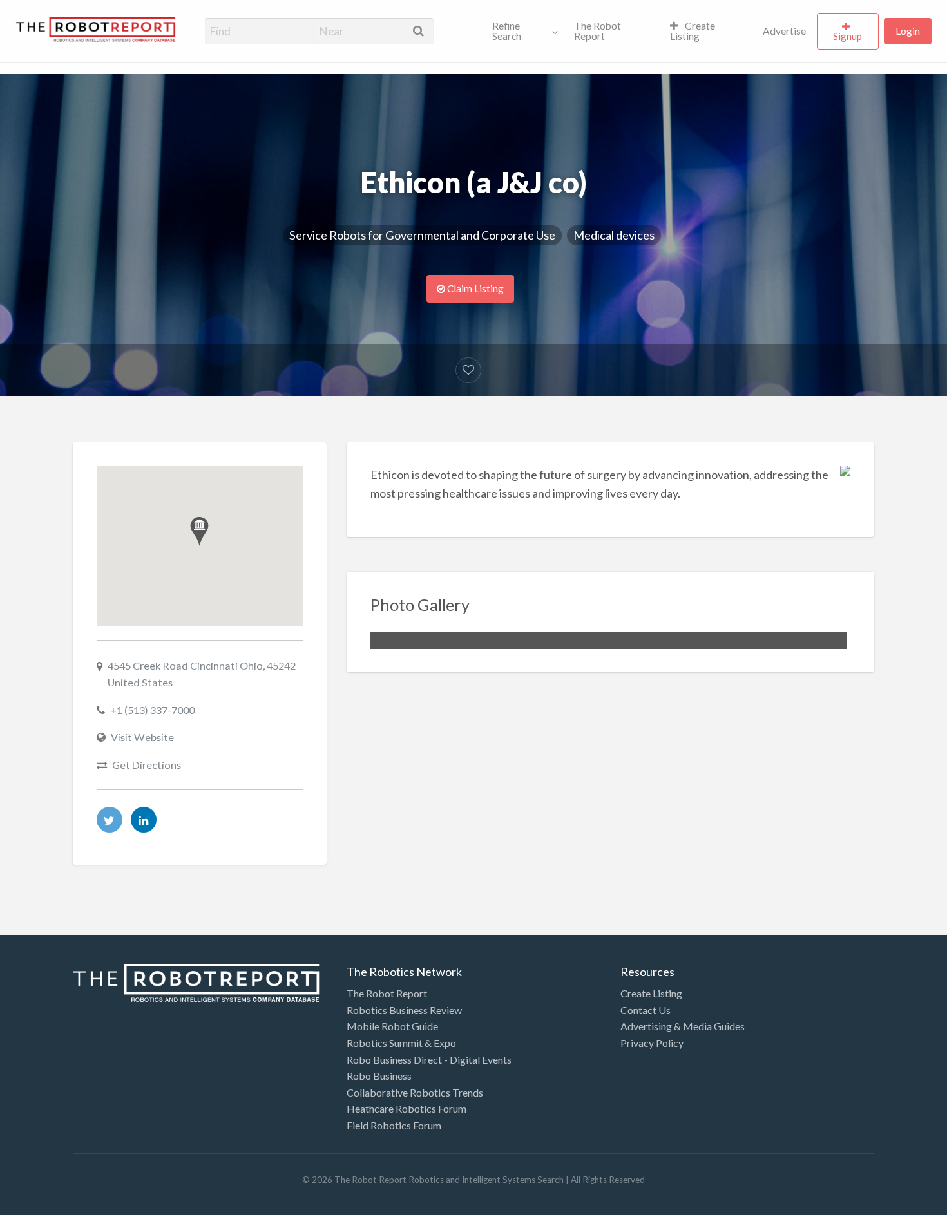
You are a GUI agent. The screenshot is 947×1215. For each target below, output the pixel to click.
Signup (847, 36)
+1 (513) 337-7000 (152, 710)
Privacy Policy (652, 1043)
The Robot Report (597, 31)
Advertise (784, 31)
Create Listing (693, 31)
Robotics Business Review (404, 1010)
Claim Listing (474, 288)
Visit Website (142, 737)
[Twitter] (109, 820)
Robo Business (379, 1075)
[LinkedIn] (144, 820)
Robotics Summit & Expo (401, 1043)
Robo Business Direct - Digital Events (429, 1059)
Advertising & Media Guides (682, 1026)
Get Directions (146, 764)
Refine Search (506, 31)
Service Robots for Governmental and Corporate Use (422, 235)
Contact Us (645, 1010)
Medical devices (614, 235)
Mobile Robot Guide (392, 1026)
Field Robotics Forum (394, 1125)
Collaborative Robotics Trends (415, 1092)
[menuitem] (522, 31)
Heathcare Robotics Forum (406, 1108)
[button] (199, 531)
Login (907, 31)
